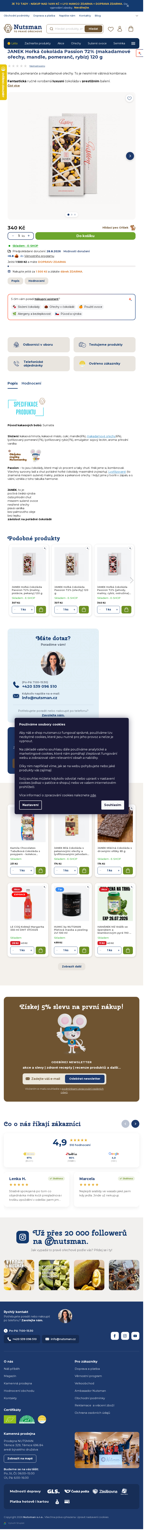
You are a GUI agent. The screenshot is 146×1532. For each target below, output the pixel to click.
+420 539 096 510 (25, 1339)
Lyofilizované (117, 471)
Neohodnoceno (37, 66)
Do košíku (85, 236)
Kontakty (85, 15)
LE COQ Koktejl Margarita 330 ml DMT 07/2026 (27, 928)
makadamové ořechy (101, 436)
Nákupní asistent (47, 299)
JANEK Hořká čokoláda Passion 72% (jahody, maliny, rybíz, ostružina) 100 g (113, 590)
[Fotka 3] (75, 214)
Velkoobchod (84, 1383)
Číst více (14, 85)
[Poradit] (131, 808)
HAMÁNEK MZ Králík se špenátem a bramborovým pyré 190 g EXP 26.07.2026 (114, 930)
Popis (15, 281)
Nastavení (30, 805)
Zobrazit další (71, 966)
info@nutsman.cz (63, 1339)
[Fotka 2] (71, 214)
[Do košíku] (41, 870)
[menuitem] (12, 43)
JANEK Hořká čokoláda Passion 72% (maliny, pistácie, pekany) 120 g (27, 590)
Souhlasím (112, 805)
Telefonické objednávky (33, 363)
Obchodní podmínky (16, 15)
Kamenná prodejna (18, 1383)
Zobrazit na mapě (20, 1458)
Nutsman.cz (115, 1336)
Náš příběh (12, 1369)
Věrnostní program (88, 1376)
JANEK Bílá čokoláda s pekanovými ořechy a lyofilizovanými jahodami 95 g (71, 851)
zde (93, 795)
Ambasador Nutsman (90, 1391)
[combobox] (74, 28)
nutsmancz (125, 1336)
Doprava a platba (44, 15)
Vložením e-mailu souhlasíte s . (64, 1090)
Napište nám (67, 15)
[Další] (130, 156)
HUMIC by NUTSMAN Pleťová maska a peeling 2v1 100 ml (71, 929)
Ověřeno (55, 1178)
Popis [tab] (13, 383)
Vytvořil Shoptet (16, 1523)
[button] (26, 307)
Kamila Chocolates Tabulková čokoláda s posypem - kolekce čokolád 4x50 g (25, 851)
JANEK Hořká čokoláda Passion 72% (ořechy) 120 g (71, 590)
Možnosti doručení (76, 251)
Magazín (10, 1376)
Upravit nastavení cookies (92, 1517)
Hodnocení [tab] (31, 383)
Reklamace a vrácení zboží (94, 1405)
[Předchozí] (125, 1124)
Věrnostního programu (39, 256)
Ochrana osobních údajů (92, 1413)
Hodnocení (36, 281)
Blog (98, 15)
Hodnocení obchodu (19, 1391)
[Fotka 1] (68, 214)
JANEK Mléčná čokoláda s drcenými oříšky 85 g (115, 849)
